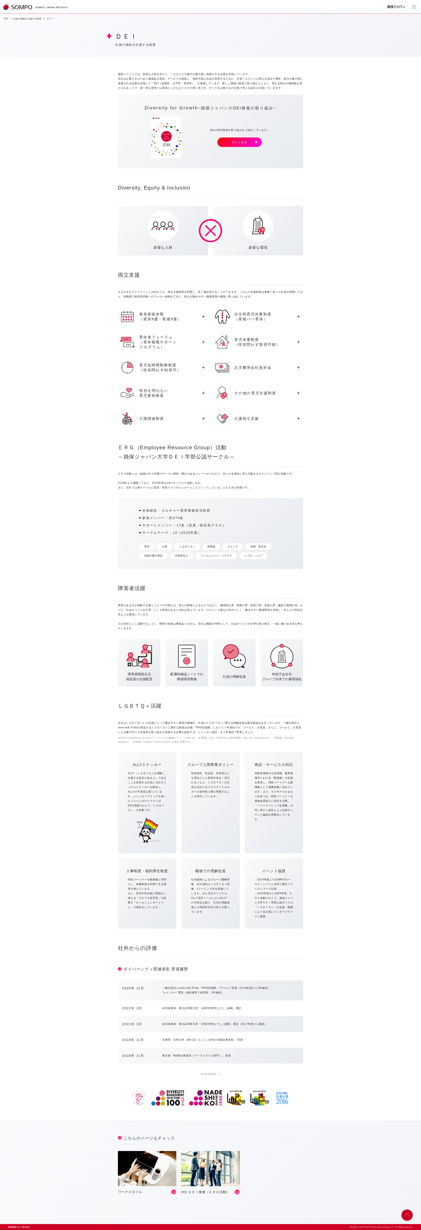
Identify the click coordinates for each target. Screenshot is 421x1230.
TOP (5, 18)
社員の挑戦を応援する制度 (28, 18)
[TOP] (17, 7)
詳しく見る (239, 142)
